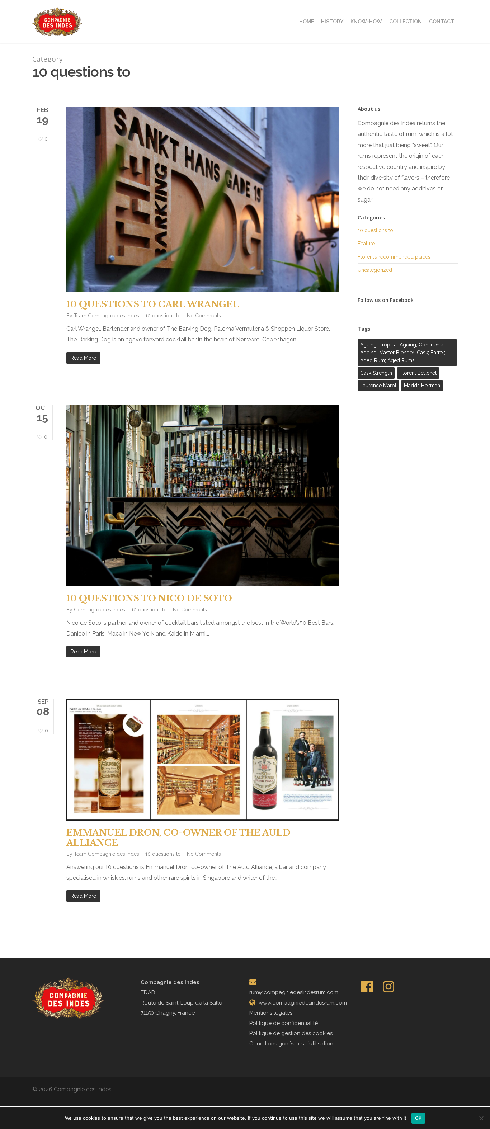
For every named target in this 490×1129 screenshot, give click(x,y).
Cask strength (376, 373)
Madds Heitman (422, 385)
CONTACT (441, 21)
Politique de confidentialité (283, 1023)
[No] (481, 1118)
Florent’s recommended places (394, 257)
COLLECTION (405, 21)
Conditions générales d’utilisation (291, 1043)
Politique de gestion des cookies (291, 1033)
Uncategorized (375, 270)
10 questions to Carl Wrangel (152, 304)
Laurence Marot (378, 385)
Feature (366, 243)
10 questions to (163, 315)
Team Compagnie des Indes (106, 315)
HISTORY (332, 21)
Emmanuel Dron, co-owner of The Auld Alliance (178, 837)
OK (418, 1118)
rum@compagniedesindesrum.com (293, 992)
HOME (306, 21)
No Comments (204, 315)
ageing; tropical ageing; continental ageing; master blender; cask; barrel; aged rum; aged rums (402, 352)
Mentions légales (270, 1013)
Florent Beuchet (418, 373)
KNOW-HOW (366, 21)
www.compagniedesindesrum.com (303, 1003)
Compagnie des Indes (99, 610)
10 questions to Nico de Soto (149, 598)
